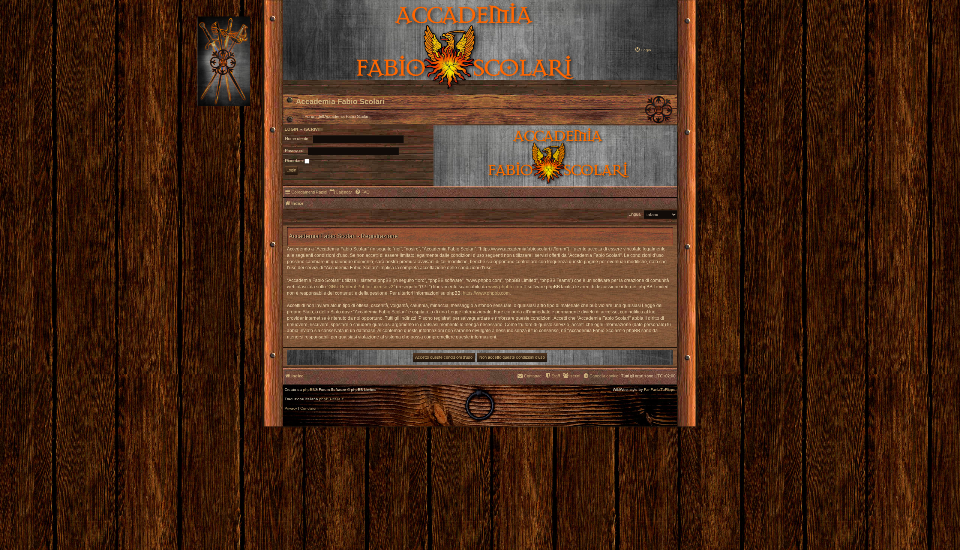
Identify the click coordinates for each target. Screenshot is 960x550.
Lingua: (635, 214)
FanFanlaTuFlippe (659, 389)
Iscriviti (313, 129)
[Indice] (439, 88)
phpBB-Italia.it (331, 399)
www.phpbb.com (505, 286)
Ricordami (294, 160)
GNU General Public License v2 (360, 286)
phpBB (309, 389)
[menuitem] (642, 49)
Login (291, 129)
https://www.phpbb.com (486, 293)
